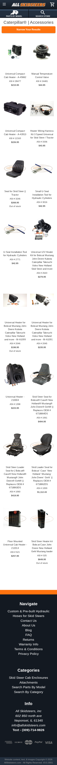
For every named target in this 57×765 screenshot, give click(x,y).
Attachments (28, 682)
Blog (28, 630)
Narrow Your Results (28, 29)
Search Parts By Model (28, 687)
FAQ (28, 634)
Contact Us (29, 620)
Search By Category (28, 692)
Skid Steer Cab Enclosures (28, 677)
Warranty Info (28, 644)
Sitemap (28, 658)
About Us (28, 625)
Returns (28, 639)
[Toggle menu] (4, 4)
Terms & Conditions (28, 649)
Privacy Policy (28, 653)
